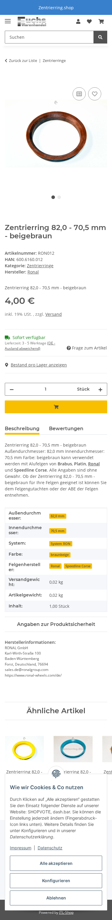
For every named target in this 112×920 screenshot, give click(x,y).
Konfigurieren (56, 880)
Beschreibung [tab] (22, 428)
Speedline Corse (77, 566)
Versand (53, 314)
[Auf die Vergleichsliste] (79, 93)
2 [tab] (59, 197)
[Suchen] (100, 37)
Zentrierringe (40, 265)
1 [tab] (53, 197)
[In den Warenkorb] (9, 79)
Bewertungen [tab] (66, 428)
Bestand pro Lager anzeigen (39, 365)
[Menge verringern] (11, 389)
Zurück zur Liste (23, 60)
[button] (78, 21)
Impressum (20, 847)
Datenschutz (50, 847)
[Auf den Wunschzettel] (94, 93)
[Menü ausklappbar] (8, 18)
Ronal (94, 464)
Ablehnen (56, 897)
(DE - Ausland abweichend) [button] (30, 346)
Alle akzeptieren (56, 863)
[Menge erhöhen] (100, 389)
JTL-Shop (66, 912)
